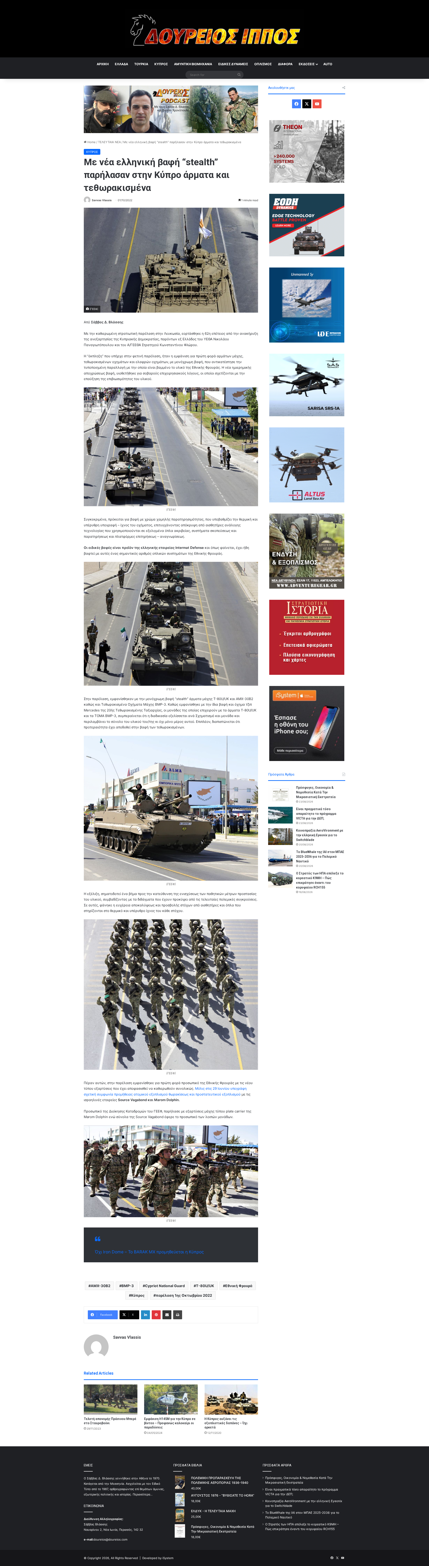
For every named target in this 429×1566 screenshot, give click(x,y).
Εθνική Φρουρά (238, 1286)
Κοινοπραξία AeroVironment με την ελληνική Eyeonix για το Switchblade (319, 835)
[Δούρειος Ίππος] (214, 28)
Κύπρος (138, 1295)
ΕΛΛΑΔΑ (121, 64)
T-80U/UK (205, 1286)
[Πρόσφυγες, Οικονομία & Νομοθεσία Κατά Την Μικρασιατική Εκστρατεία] (280, 793)
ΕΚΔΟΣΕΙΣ (307, 64)
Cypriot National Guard (165, 1286)
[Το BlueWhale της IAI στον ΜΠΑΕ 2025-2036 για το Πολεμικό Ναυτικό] (280, 858)
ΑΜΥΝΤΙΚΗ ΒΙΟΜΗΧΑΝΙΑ (193, 64)
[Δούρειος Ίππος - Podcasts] (171, 109)
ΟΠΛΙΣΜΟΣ (263, 64)
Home (91, 142)
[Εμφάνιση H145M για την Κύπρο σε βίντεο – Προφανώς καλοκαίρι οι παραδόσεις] (171, 1399)
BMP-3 (128, 1286)
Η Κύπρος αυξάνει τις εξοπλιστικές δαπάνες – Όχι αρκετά (226, 1423)
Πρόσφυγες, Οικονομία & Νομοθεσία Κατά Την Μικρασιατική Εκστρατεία (316, 792)
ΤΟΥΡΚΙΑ (141, 64)
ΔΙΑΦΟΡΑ (285, 64)
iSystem (167, 1558)
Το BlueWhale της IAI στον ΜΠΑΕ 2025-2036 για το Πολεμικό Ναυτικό (320, 856)
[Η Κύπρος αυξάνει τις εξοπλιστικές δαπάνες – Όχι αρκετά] (231, 1399)
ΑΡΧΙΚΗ (103, 64)
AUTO (327, 64)
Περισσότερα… (143, 1494)
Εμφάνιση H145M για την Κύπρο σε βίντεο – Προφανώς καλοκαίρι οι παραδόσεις (170, 1423)
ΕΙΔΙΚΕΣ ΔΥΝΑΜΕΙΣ (233, 64)
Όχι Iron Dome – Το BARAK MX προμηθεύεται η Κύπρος (149, 1251)
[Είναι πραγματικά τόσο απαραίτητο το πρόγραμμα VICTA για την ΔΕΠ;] (280, 815)
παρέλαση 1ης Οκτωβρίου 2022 (184, 1295)
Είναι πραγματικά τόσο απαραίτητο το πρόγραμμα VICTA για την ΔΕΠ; (316, 813)
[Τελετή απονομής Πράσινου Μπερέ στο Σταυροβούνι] (110, 1399)
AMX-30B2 (100, 1286)
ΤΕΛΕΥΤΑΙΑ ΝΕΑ (109, 142)
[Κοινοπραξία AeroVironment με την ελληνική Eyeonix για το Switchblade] (280, 836)
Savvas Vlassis (102, 200)
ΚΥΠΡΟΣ (161, 64)
